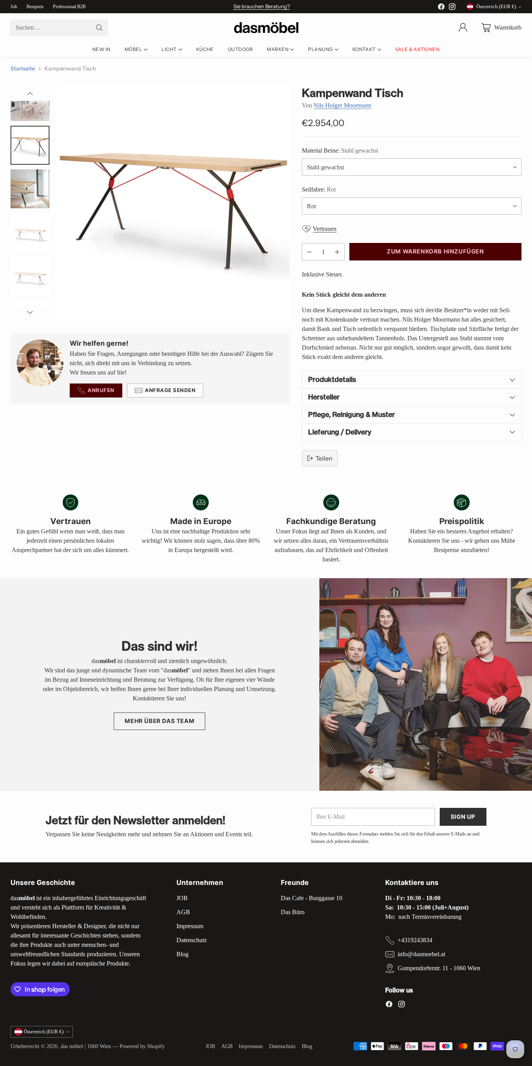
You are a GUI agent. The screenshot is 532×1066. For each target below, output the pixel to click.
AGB (183, 912)
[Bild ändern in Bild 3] (30, 145)
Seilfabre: (319, 189)
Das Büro (293, 912)
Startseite (23, 68)
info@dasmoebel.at (421, 954)
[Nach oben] (30, 94)
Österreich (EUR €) (496, 6)
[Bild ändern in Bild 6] (30, 276)
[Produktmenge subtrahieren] (309, 251)
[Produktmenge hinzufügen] (337, 251)
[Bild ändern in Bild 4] (30, 188)
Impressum (189, 926)
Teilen (324, 458)
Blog (182, 954)
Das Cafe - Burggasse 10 (311, 898)
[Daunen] (30, 312)
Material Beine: (340, 150)
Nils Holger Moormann (342, 105)
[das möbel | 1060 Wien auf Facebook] (441, 8)
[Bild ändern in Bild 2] (30, 101)
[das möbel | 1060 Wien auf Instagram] (452, 8)
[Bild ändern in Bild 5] (30, 232)
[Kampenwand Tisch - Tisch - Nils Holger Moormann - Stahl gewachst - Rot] (173, 203)
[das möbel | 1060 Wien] (266, 27)
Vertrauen (324, 228)
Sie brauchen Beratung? (261, 6)
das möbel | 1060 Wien (86, 1046)
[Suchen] (99, 27)
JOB (182, 898)
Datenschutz (191, 940)
